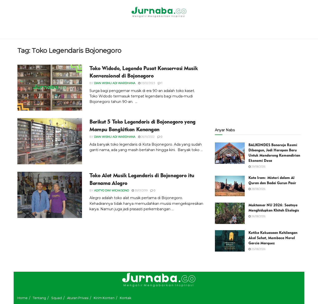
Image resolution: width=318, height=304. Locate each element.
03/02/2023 (147, 83)
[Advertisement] (258, 81)
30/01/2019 (141, 190)
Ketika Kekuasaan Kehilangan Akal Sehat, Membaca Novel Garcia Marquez (272, 237)
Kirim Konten (104, 298)
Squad (56, 298)
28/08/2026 (258, 189)
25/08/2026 (258, 249)
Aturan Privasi (77, 298)
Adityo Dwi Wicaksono (111, 190)
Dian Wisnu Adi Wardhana (114, 83)
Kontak (125, 298)
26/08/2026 (258, 216)
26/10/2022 (147, 136)
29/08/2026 (258, 166)
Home (22, 298)
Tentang (39, 298)
